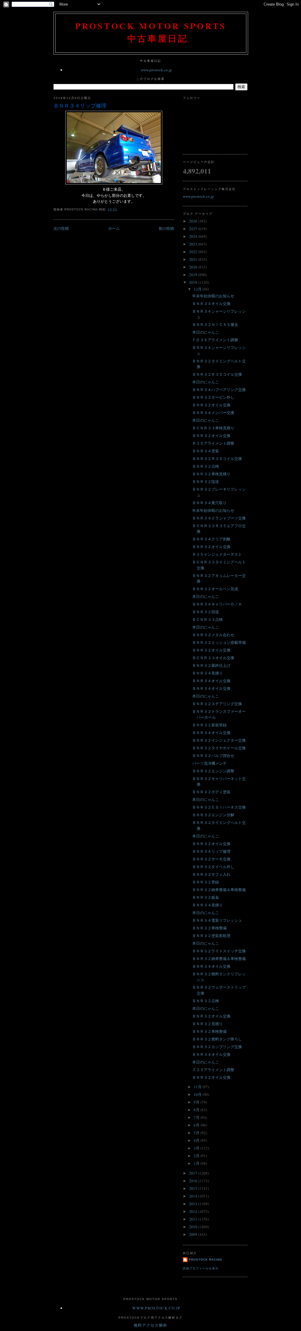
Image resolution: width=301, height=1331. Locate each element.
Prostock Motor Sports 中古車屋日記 (150, 32)
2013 (193, 1203)
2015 (193, 1188)
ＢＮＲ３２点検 (205, 466)
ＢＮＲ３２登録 (205, 882)
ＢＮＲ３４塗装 (205, 450)
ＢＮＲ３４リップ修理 (79, 105)
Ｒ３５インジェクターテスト (217, 554)
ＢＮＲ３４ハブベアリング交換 (219, 389)
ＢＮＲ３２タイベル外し (213, 866)
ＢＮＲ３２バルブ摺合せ (213, 755)
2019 (193, 274)
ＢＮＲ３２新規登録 (209, 725)
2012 (193, 1211)
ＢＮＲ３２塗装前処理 (211, 935)
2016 (193, 1180)
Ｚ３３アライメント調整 (213, 1069)
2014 (193, 1196)
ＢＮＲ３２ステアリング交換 (217, 703)
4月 (197, 1140)
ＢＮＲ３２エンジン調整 (213, 770)
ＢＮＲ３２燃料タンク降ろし (217, 1039)
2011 (193, 1219)
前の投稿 (166, 228)
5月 (197, 1132)
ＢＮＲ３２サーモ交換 (211, 859)
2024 (193, 236)
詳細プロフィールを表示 (200, 1268)
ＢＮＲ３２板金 (205, 897)
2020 (193, 267)
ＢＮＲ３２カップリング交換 (217, 1046)
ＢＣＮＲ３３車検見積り (213, 428)
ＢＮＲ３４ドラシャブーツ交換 (219, 518)
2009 (193, 1234)
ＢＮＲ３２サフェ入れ (211, 874)
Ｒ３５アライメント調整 (213, 443)
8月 (197, 1109)
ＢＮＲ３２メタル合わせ (213, 634)
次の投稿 (61, 228)
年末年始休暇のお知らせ (213, 295)
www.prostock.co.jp (156, 69)
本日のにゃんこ (205, 332)
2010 (193, 1226)
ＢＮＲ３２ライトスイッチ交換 (219, 951)
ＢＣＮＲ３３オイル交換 (213, 657)
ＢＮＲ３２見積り (207, 1023)
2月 (197, 1155)
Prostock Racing (205, 1259)
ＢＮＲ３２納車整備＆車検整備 (219, 889)
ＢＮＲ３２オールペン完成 (215, 588)
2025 (193, 228)
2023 (193, 244)
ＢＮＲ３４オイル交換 (211, 303)
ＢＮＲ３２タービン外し (213, 397)
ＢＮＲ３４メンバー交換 (213, 412)
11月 (198, 1086)
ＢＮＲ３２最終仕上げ (211, 665)
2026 (193, 221)
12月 (198, 289)
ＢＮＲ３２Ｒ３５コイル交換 (217, 374)
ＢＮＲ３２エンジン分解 (213, 814)
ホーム (114, 228)
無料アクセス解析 (150, 1325)
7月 (197, 1117)
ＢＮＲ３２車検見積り (211, 473)
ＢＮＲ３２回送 (205, 611)
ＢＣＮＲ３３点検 (207, 619)
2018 (193, 282)
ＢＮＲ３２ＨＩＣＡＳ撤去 (215, 324)
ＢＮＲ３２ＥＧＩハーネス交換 (219, 807)
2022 (193, 251)
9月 (197, 1102)
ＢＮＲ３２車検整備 (209, 928)
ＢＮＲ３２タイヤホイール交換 (219, 748)
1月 (197, 1163)
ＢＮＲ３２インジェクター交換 (219, 740)
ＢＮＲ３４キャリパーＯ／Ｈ (217, 604)
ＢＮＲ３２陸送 (205, 481)
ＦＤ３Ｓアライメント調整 (215, 339)
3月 (197, 1148)
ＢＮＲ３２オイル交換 (211, 405)
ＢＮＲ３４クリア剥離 (211, 539)
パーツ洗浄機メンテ (209, 763)
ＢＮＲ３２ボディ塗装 (211, 791)
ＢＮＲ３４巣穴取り (209, 502)
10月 (198, 1094)
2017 (193, 1173)
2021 (193, 259)
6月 (197, 1125)
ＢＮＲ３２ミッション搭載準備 (219, 642)
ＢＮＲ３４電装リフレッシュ (217, 920)
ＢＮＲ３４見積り (207, 673)
